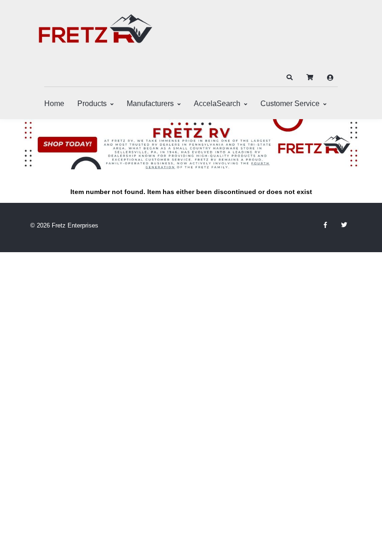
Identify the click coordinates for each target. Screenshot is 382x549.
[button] (289, 77)
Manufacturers (150, 103)
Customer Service (290, 103)
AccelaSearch (217, 103)
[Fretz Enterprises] (95, 34)
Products (92, 103)
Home (54, 103)
